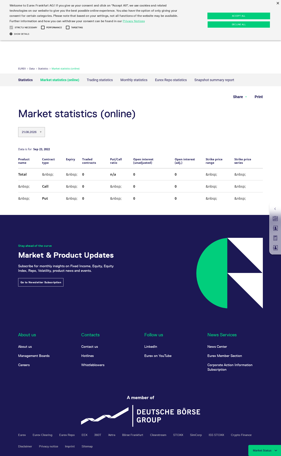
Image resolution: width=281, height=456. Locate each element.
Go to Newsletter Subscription (40, 282)
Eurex (22, 68)
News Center (217, 347)
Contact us (89, 347)
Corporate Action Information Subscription (230, 367)
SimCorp (196, 435)
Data (32, 68)
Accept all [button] (238, 16)
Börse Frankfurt (133, 435)
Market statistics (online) (59, 80)
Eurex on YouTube (157, 356)
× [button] (277, 3)
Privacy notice (49, 446)
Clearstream (158, 435)
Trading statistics (100, 80)
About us (25, 347)
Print (259, 96)
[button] (11, 27)
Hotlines (87, 356)
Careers (24, 365)
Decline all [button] (239, 24)
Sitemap (87, 446)
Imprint (70, 446)
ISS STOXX (217, 435)
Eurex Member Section (224, 356)
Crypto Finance (241, 435)
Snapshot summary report (214, 80)
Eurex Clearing (43, 435)
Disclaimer (25, 446)
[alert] (140, 20)
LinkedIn (150, 347)
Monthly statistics (133, 80)
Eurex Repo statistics (171, 80)
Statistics (43, 68)
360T (98, 435)
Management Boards (34, 356)
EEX (85, 435)
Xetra (112, 435)
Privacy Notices (134, 21)
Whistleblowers (92, 365)
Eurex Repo (67, 435)
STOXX (178, 435)
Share (238, 96)
